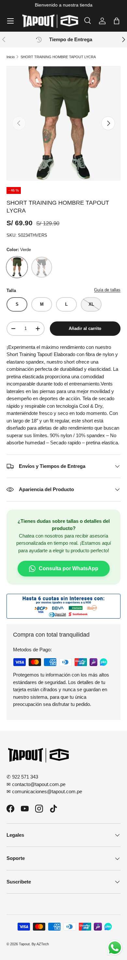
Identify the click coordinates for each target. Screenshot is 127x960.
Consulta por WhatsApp (68, 568)
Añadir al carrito (85, 328)
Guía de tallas (107, 289)
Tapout (24, 944)
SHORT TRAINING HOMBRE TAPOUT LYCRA (58, 57)
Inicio (11, 57)
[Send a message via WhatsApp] (115, 948)
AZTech (42, 944)
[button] (116, 21)
